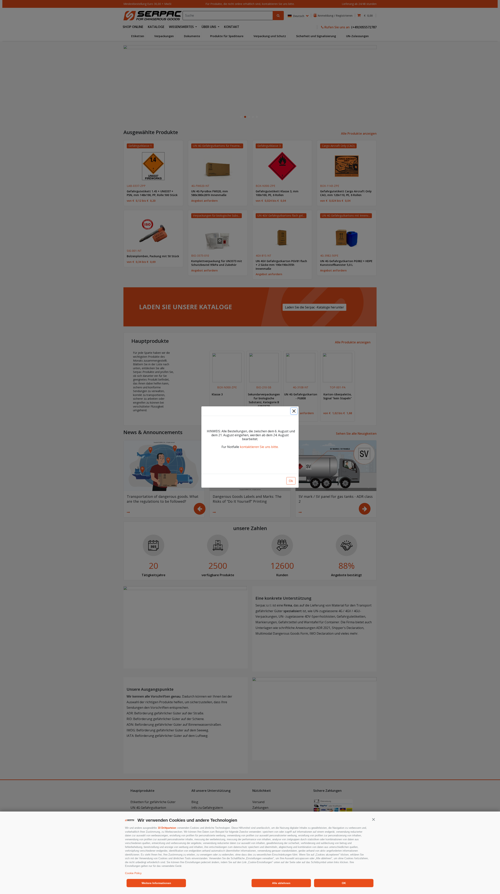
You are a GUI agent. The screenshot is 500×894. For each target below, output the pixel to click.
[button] (373, 819)
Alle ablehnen (281, 883)
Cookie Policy (133, 873)
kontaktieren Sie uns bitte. (259, 447)
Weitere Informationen (156, 883)
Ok (291, 481)
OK (344, 883)
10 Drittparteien (167, 827)
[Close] (294, 411)
